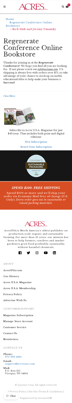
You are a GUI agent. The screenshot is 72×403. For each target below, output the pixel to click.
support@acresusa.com (20, 363)
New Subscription (36, 141)
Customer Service (14, 327)
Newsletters (10, 339)
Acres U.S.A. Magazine (17, 282)
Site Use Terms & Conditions (45, 391)
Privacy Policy (12, 294)
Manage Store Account (18, 321)
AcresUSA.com (12, 270)
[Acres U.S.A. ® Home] (33, 6)
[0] (67, 6)
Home (10, 19)
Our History (11, 276)
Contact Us (10, 333)
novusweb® (45, 398)
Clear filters (9, 96)
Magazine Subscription (18, 315)
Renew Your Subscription (36, 146)
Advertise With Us (15, 300)
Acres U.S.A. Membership (19, 288)
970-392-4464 (13, 356)
